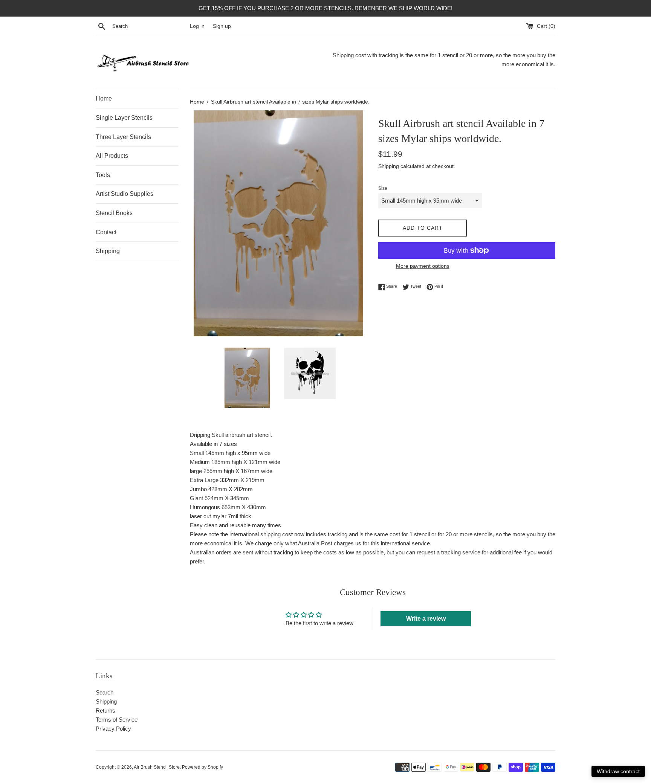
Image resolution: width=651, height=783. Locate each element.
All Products (112, 156)
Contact (106, 232)
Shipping (108, 251)
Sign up (222, 26)
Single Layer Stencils (124, 117)
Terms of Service (117, 719)
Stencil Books (114, 213)
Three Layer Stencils (123, 137)
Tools (103, 175)
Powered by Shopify (202, 767)
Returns (105, 710)
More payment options (422, 266)
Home (104, 98)
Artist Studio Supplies (124, 194)
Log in (197, 26)
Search (104, 692)
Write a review (426, 618)
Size (382, 188)
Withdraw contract (618, 771)
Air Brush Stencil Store (157, 767)
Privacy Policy (113, 728)
